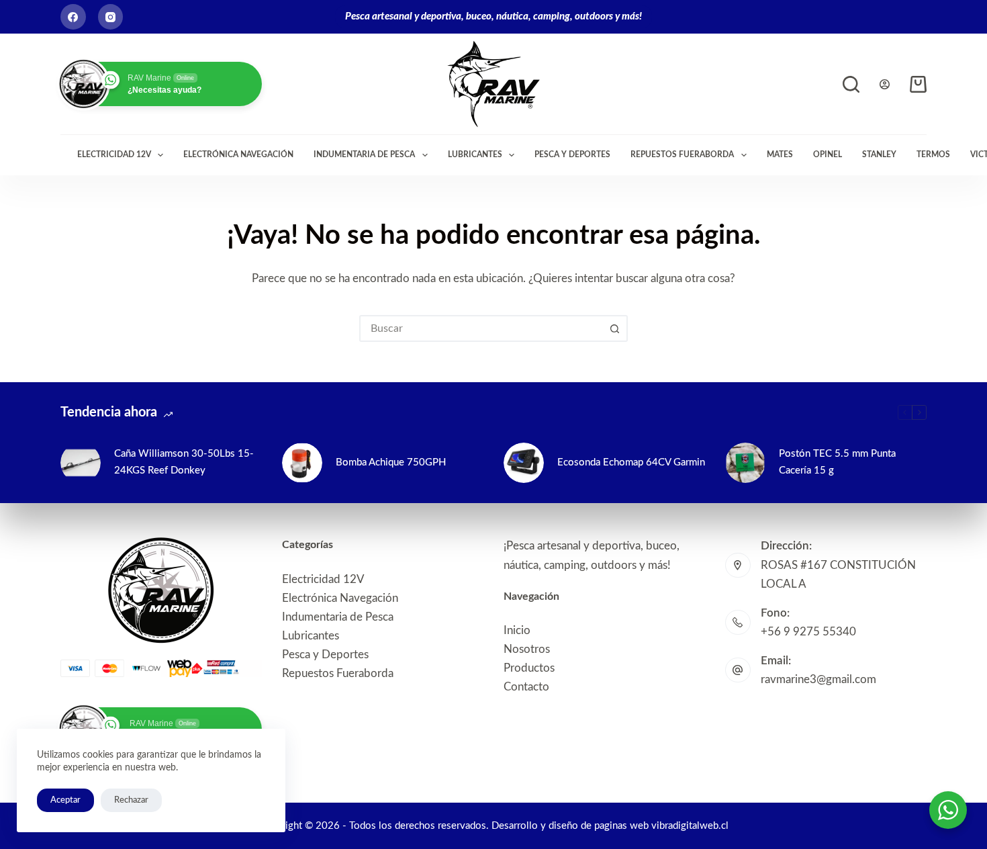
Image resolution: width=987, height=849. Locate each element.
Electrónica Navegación (238, 154)
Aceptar (65, 800)
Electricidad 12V (114, 154)
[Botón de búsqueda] (614, 328)
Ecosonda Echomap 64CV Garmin (631, 462)
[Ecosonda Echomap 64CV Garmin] (524, 463)
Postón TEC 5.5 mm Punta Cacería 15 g (837, 462)
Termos (933, 154)
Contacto (526, 686)
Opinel (827, 154)
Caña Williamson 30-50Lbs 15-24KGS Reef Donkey (184, 462)
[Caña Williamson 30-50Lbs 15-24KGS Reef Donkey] (80, 463)
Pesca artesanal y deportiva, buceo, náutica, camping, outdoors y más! (493, 16)
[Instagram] (111, 17)
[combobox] (481, 328)
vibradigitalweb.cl (689, 826)
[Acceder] (885, 84)
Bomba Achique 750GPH (391, 462)
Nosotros (527, 649)
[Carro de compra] (918, 84)
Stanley (879, 154)
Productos (529, 668)
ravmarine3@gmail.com (818, 679)
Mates (780, 154)
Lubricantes (475, 154)
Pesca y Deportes (572, 154)
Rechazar (131, 800)
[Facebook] (73, 17)
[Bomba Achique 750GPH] (302, 463)
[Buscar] (851, 84)
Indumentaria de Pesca (364, 154)
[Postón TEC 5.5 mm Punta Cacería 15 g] (745, 463)
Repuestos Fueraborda (682, 154)
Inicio (517, 630)
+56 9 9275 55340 (808, 631)
